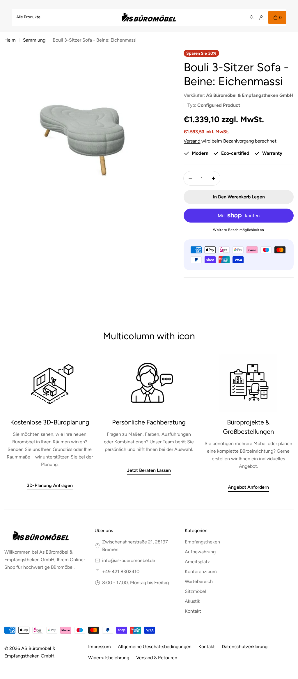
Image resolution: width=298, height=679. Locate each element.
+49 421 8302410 (120, 571)
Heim (10, 40)
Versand (192, 141)
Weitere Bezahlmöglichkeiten (238, 230)
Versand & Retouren (156, 657)
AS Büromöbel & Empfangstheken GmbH (249, 95)
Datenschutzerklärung (244, 646)
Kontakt (206, 646)
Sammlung (34, 40)
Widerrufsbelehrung (108, 657)
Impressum (99, 646)
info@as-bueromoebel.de (128, 560)
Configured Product (218, 105)
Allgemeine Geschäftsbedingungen (154, 646)
